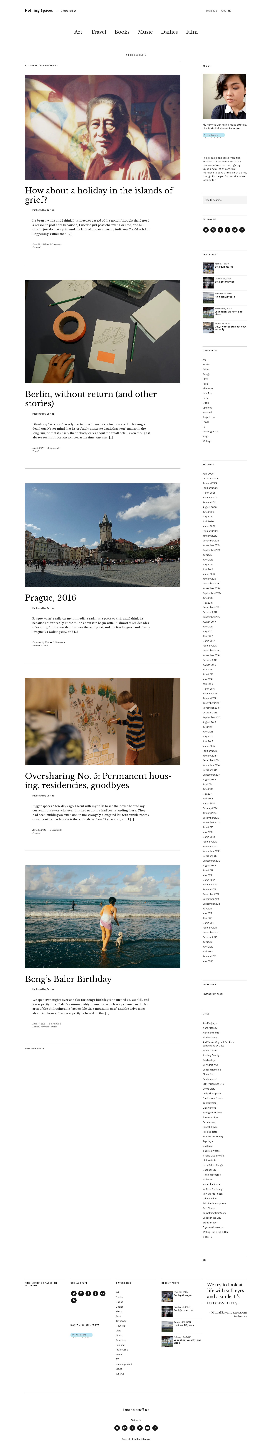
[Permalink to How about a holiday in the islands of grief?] (102, 178)
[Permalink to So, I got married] (208, 282)
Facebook (220, 232)
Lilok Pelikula (209, 1160)
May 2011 (207, 913)
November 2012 (211, 851)
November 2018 (211, 588)
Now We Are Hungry (213, 1193)
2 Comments (59, 642)
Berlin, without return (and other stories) (91, 398)
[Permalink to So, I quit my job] (208, 267)
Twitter (206, 232)
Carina (50, 210)
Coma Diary (209, 1088)
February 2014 (210, 808)
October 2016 (210, 660)
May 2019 (208, 564)
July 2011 (207, 908)
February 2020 (210, 531)
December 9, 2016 (40, 642)
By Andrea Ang (210, 1064)
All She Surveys (211, 1037)
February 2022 (210, 488)
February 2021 (210, 497)
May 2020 (208, 516)
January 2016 (209, 698)
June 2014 (208, 789)
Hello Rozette (210, 1131)
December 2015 (211, 703)
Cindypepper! (210, 1079)
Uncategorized (211, 431)
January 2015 (209, 755)
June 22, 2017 (39, 244)
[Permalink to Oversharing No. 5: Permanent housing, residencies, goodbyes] (102, 764)
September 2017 (212, 617)
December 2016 (211, 650)
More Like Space (211, 1184)
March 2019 (209, 574)
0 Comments (55, 244)
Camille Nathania (212, 1069)
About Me (226, 11)
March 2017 (209, 640)
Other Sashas (210, 1198)
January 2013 (209, 846)
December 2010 (211, 932)
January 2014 (209, 813)
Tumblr (227, 232)
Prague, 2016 (50, 598)
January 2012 (209, 889)
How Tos (207, 393)
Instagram (213, 232)
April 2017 (208, 636)
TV (204, 426)
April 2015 (208, 741)
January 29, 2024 (223, 293)
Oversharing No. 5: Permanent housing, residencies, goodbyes (98, 780)
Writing (206, 441)
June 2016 (208, 674)
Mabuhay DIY (209, 1170)
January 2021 (209, 502)
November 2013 (211, 822)
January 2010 (209, 956)
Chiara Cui (208, 1074)
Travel (98, 32)
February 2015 (210, 750)
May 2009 (208, 961)
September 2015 (212, 717)
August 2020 (210, 507)
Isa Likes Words (211, 1150)
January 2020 (210, 535)
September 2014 (212, 774)
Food (205, 383)
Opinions (207, 407)
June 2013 (208, 827)
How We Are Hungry (213, 1136)
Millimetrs (208, 1179)
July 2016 (207, 669)
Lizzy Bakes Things (213, 1165)
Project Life (209, 417)
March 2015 (209, 746)
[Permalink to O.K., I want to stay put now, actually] (208, 327)
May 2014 (208, 793)
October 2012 (210, 856)
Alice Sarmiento (211, 1032)
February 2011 (210, 927)
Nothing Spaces (39, 10)
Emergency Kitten (212, 1112)
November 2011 (211, 899)
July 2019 (207, 554)
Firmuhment (209, 1122)
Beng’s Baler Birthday (68, 979)
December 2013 (211, 817)
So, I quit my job (224, 266)
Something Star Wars (214, 1213)
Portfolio (211, 11)
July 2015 (207, 727)
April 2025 (208, 473)
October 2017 (210, 612)
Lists (205, 398)
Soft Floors (209, 1208)
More (236, 128)
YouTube (235, 232)
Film (192, 32)
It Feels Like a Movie (213, 1155)
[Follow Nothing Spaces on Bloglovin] (214, 137)
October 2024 (210, 478)
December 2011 (211, 894)
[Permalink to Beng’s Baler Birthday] (102, 967)
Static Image (209, 1222)
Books (122, 32)
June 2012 (208, 870)
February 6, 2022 (223, 308)
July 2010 (207, 942)
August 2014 (209, 779)
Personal (36, 247)
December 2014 (211, 760)
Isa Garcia (208, 1146)
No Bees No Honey (212, 1189)
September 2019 (212, 550)
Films (205, 379)
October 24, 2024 (223, 278)
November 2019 (211, 545)
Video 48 (207, 1236)
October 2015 (210, 712)
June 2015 (208, 731)
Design (206, 374)
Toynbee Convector (213, 1227)
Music (145, 32)
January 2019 (209, 578)
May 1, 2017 (38, 448)
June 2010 (208, 946)
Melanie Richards (212, 1174)
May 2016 (208, 679)
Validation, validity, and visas (228, 313)
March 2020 (209, 526)
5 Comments (55, 1023)
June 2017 (208, 626)
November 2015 (211, 707)
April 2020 (208, 521)
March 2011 (208, 922)
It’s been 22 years (225, 296)
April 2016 (208, 684)
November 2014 (211, 765)
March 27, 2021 (222, 323)
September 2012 (212, 860)
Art (78, 32)
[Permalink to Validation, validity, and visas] (208, 312)
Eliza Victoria (209, 1107)
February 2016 (210, 693)
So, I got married (224, 281)
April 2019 (208, 569)
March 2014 (209, 803)
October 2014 (210, 770)
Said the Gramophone (214, 1203)
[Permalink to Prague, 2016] (102, 586)
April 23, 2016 (39, 830)
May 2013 (208, 832)
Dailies (169, 32)
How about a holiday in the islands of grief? (99, 195)
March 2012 (209, 880)
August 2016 (209, 664)
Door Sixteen (209, 1103)
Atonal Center (210, 1050)
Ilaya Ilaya (208, 1141)
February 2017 (210, 645)
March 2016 (209, 688)
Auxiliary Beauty (211, 1055)
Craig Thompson (212, 1093)
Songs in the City (212, 1217)
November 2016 (211, 655)
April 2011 (207, 918)
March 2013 (209, 836)
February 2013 (210, 841)
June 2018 (208, 598)
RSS (242, 232)
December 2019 (211, 540)
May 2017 (208, 631)
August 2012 (209, 865)
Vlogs (206, 436)
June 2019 (208, 559)
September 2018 (212, 593)
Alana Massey (210, 1027)
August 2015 (209, 722)
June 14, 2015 (39, 1023)
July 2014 (207, 784)
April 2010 (208, 951)
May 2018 (208, 602)
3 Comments (53, 448)
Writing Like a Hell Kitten (216, 1232)
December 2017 (211, 607)
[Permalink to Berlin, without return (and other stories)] (102, 382)
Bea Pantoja (209, 1060)
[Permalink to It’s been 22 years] (208, 297)
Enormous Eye (210, 1117)
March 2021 (209, 492)
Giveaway (208, 388)
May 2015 (208, 736)
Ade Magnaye (210, 1023)
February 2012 (210, 884)
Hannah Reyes (210, 1127)
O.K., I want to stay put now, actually (230, 328)
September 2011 (211, 903)
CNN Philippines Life (213, 1084)
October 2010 (210, 937)
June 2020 (208, 512)
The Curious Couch (213, 1098)
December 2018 (211, 583)
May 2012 (208, 875)
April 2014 (208, 798)
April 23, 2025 (222, 263)
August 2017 (209, 621)
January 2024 (210, 483)
